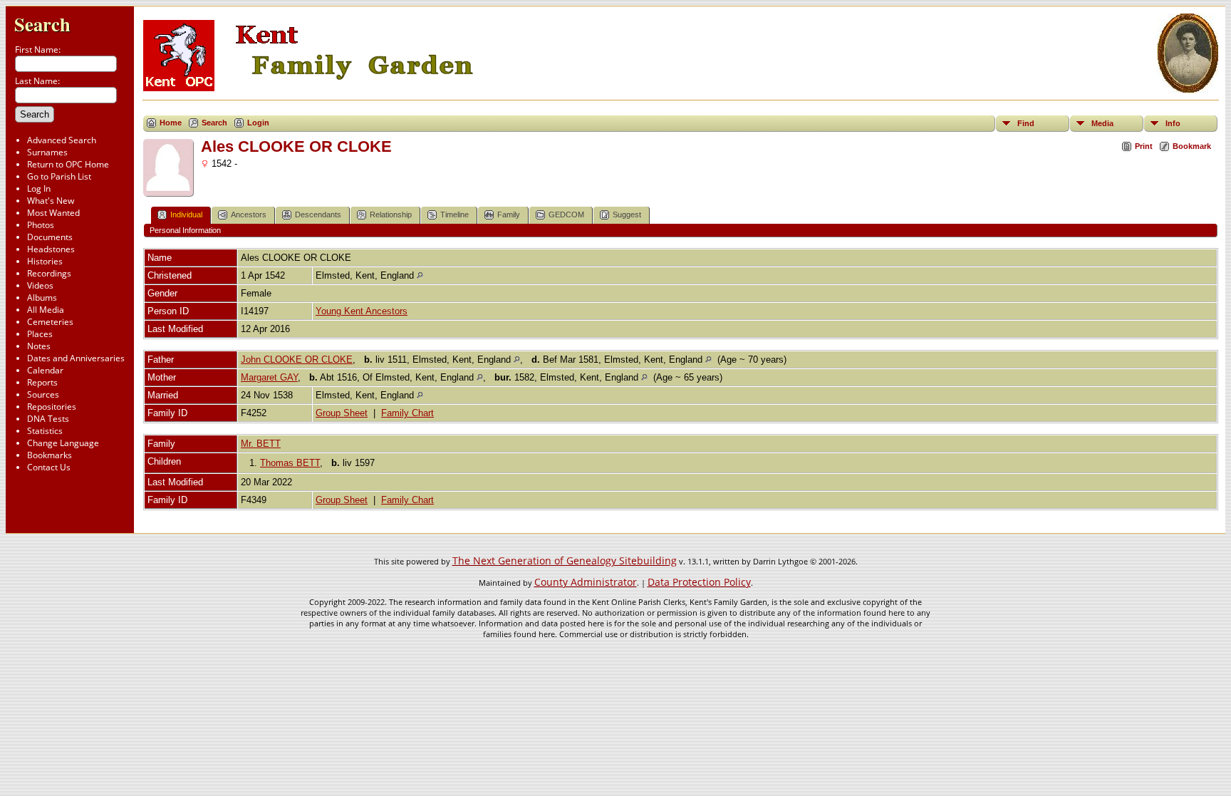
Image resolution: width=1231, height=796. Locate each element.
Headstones (51, 249)
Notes (39, 346)
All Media (45, 310)
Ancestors (248, 214)
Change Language (63, 443)
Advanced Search (61, 140)
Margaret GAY (269, 377)
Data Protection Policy (699, 582)
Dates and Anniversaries (76, 358)
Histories (45, 261)
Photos (40, 225)
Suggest (627, 214)
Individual (186, 214)
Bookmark (1192, 146)
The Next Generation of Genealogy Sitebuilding (564, 560)
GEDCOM (566, 214)
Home (171, 122)
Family (508, 214)
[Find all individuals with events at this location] (420, 275)
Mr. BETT (261, 443)
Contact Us (49, 467)
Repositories (51, 406)
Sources (43, 394)
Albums (42, 297)
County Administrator (585, 582)
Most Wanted (53, 213)
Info (1172, 123)
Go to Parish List (59, 176)
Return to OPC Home (68, 164)
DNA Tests (48, 419)
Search (42, 24)
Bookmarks (49, 455)
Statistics (45, 431)
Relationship (391, 214)
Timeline (454, 214)
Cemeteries (50, 322)
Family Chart (407, 413)
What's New (50, 201)
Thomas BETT (290, 463)
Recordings (49, 273)
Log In (39, 188)
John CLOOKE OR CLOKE (297, 359)
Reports (42, 382)
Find (1025, 123)
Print (1144, 146)
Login (258, 122)
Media (1102, 123)
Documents (50, 237)
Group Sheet (342, 413)
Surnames (47, 152)
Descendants (318, 214)
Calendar (45, 370)
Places (40, 334)
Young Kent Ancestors (361, 311)
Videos (40, 285)
